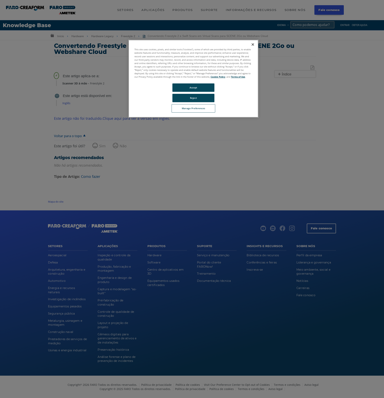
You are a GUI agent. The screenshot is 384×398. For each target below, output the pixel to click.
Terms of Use (238, 76)
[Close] (252, 44)
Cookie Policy (218, 76)
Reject (193, 97)
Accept (193, 87)
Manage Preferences (193, 108)
